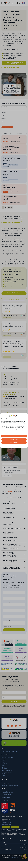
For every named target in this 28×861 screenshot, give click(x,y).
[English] (24, 3)
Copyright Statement (13, 857)
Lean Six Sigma (5, 763)
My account (4, 781)
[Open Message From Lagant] (24, 857)
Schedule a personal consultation (11, 222)
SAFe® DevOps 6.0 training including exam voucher (10, 172)
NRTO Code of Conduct (14, 736)
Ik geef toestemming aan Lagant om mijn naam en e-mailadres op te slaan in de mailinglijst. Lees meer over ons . (14, 707)
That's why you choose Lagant (11, 67)
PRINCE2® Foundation (7, 770)
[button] (14, 112)
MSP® (3, 765)
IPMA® (3, 760)
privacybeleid (10, 708)
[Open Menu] (12, 3)
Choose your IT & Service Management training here (14, 63)
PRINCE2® (4, 768)
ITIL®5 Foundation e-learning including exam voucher (10, 186)
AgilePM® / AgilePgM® (7, 757)
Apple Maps (15, 826)
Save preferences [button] (14, 442)
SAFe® (3, 773)
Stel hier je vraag (6, 620)
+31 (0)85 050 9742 (6, 824)
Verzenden (14, 629)
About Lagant (4, 791)
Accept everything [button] (14, 435)
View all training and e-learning (9, 751)
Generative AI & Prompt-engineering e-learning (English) (11, 147)
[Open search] (16, 3)
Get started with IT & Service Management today (14, 293)
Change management (7, 759)
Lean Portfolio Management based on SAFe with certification (11, 158)
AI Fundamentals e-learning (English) (12, 137)
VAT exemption (5, 783)
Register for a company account (9, 785)
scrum (3, 775)
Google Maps (6, 826)
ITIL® (5, 374)
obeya (3, 767)
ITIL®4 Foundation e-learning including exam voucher (10, 197)
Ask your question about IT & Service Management (14, 298)
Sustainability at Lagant (7, 792)
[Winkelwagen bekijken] (19, 3)
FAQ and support (5, 797)
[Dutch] (22, 3)
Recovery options (7, 127)
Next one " (10, 207)
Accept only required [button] (14, 439)
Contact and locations (7, 796)
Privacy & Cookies (6, 800)
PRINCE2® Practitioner (7, 772)
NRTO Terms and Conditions (14, 735)
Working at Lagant (6, 794)
